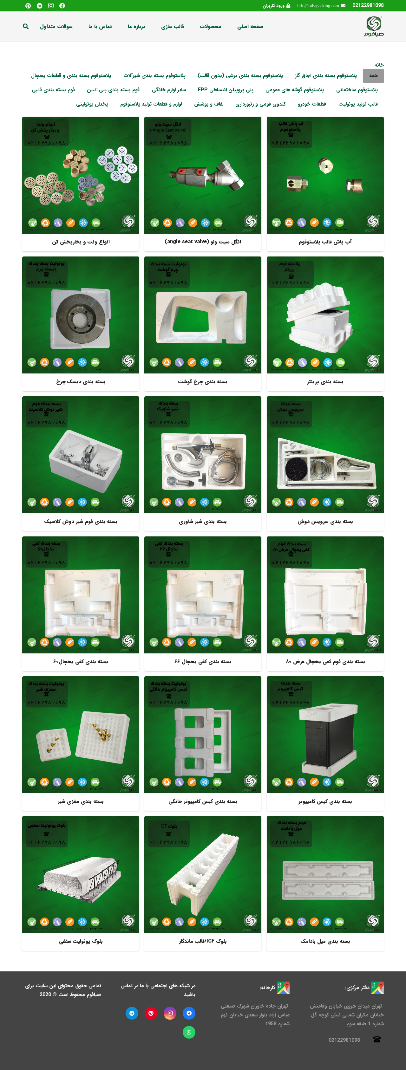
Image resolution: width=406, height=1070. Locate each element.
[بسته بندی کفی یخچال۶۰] (80, 603)
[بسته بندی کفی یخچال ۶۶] (202, 603)
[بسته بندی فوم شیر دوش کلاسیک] (80, 463)
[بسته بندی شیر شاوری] (202, 463)
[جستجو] (25, 26)
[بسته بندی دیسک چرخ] (80, 323)
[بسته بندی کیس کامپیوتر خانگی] (202, 743)
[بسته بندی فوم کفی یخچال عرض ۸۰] (325, 603)
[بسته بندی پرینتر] (325, 323)
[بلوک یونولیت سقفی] (80, 883)
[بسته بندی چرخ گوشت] (202, 323)
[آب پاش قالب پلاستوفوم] (325, 184)
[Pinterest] (28, 5)
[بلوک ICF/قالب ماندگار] (202, 883)
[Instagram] (50, 5)
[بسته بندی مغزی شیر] (80, 743)
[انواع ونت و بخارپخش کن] (80, 184)
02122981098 (368, 6)
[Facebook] (62, 5)
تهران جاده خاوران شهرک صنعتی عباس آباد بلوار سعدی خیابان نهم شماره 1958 (255, 1015)
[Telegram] (39, 5)
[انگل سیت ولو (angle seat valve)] (202, 184)
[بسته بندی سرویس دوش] (325, 463)
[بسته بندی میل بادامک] (325, 883)
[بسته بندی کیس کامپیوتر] (325, 743)
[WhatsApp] (189, 1032)
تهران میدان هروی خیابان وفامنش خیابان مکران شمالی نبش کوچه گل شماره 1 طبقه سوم (347, 1015)
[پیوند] (373, 26)
